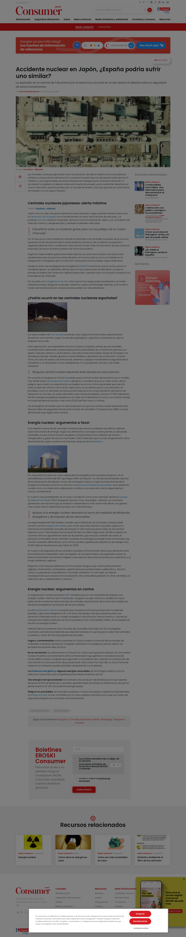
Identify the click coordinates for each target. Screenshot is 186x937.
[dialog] (98, 921)
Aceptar (140, 913)
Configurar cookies (141, 928)
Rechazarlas (140, 921)
